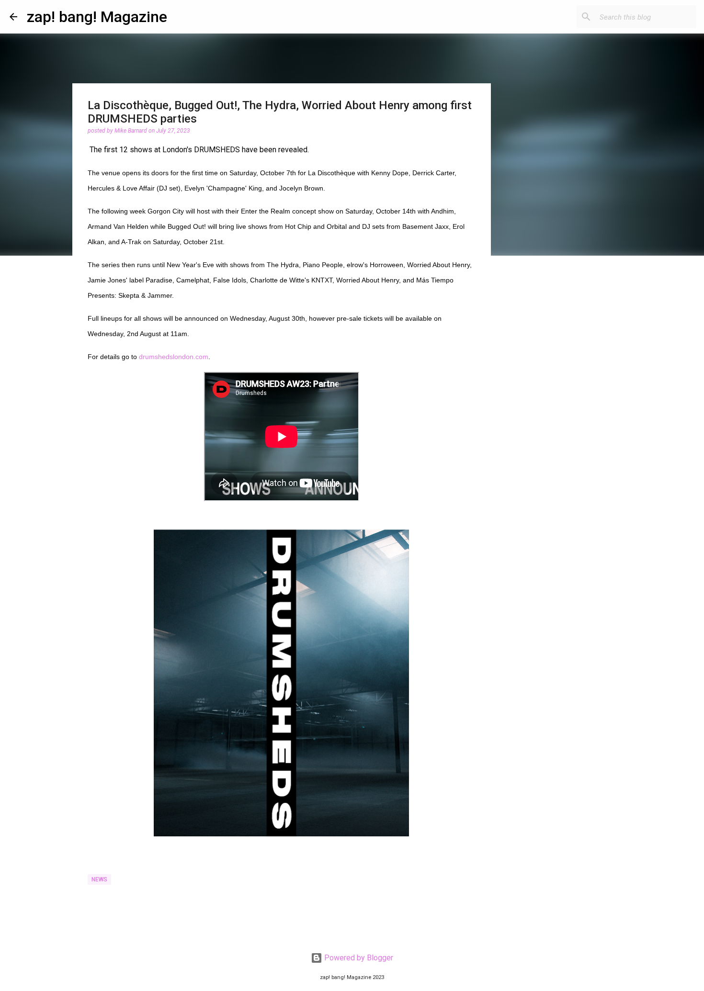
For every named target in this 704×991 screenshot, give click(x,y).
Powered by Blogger (357, 957)
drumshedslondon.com (173, 356)
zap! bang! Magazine (97, 17)
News (99, 879)
